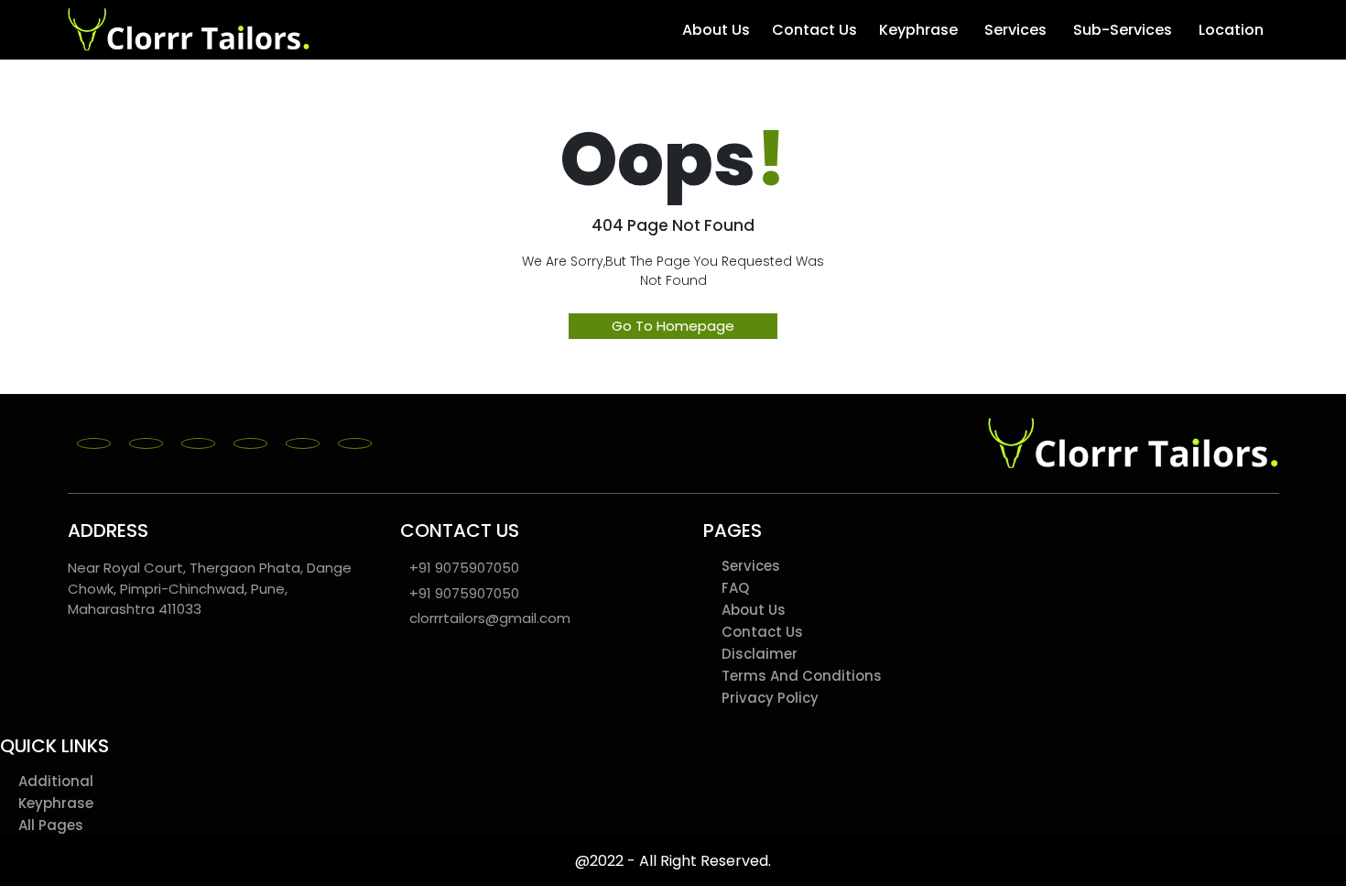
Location (1231, 29)
